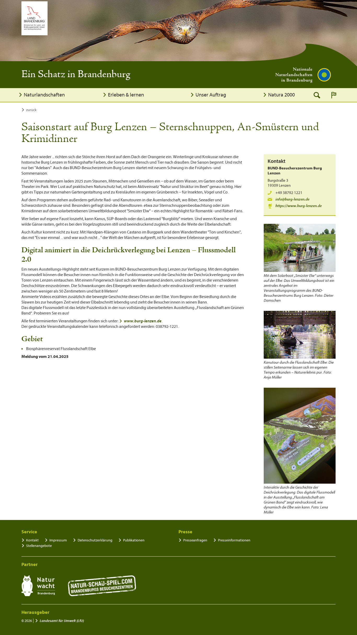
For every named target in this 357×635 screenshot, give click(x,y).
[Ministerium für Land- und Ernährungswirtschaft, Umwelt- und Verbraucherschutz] (34, 18)
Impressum (58, 540)
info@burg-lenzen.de (292, 199)
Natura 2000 (281, 95)
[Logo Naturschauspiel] (102, 585)
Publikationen (134, 540)
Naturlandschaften (44, 95)
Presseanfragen (195, 540)
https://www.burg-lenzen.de (298, 206)
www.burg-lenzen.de (143, 321)
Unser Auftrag (210, 95)
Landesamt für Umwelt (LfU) (62, 621)
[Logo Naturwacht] (38, 585)
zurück (31, 110)
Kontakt (32, 540)
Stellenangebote (39, 546)
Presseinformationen (234, 540)
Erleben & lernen (126, 95)
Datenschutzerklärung (95, 540)
